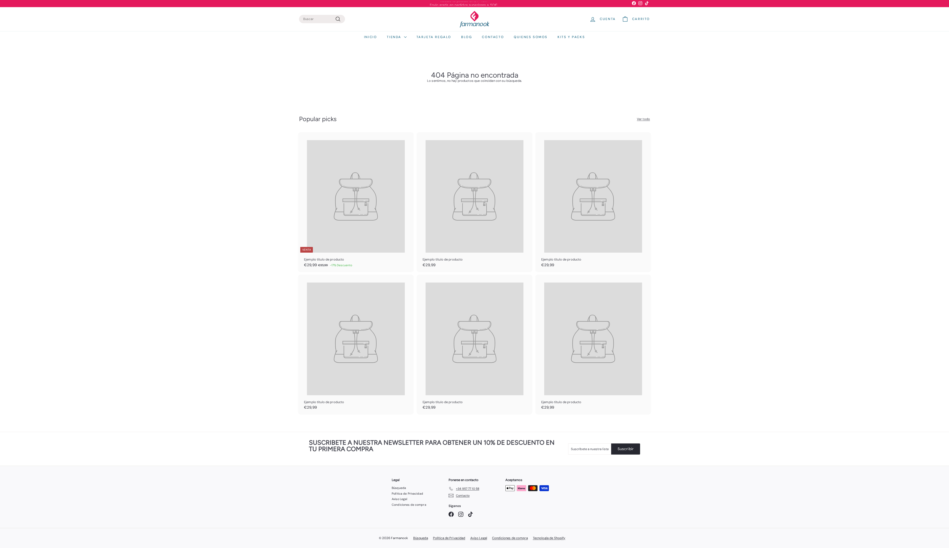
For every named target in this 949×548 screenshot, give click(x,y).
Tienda (395, 37)
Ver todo (643, 119)
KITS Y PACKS (571, 37)
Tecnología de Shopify (549, 538)
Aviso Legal (399, 499)
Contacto (493, 37)
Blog (466, 37)
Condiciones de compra (409, 505)
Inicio (370, 37)
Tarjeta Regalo (433, 37)
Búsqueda (399, 488)
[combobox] (322, 19)
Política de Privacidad (407, 494)
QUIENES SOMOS (531, 37)
